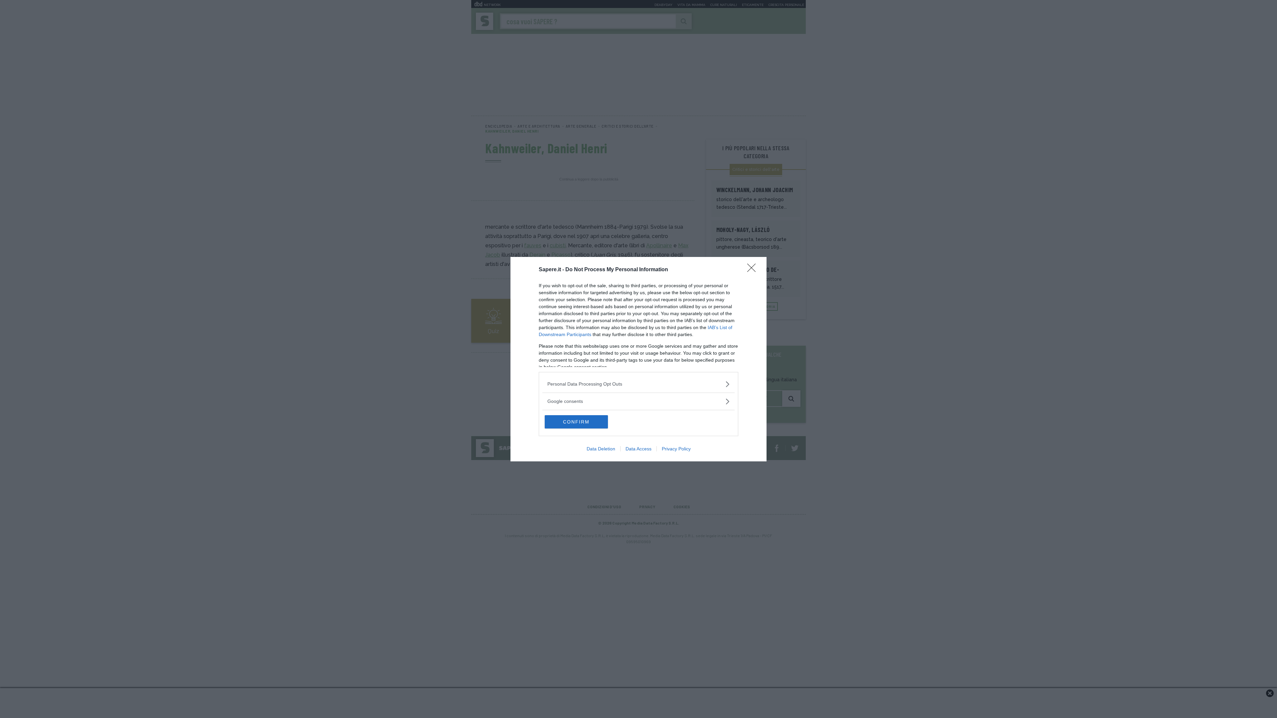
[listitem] (638, 384)
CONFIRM (576, 421)
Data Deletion (601, 448)
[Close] (753, 270)
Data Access (638, 448)
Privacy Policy (676, 448)
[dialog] (638, 359)
